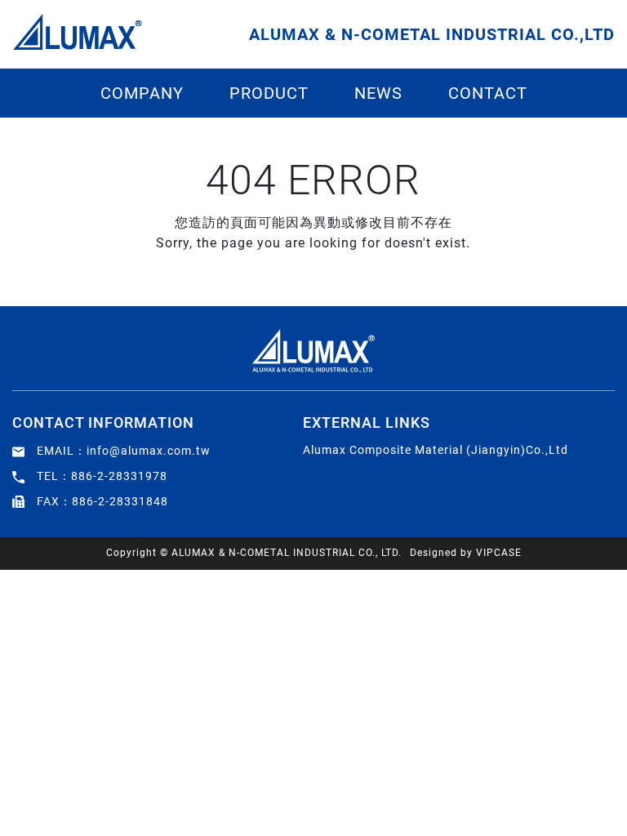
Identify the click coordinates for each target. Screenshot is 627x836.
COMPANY (142, 93)
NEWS (378, 93)
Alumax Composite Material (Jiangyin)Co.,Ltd (435, 449)
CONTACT (487, 93)
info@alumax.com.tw (149, 450)
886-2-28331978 (119, 475)
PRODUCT (269, 93)
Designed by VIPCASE (466, 552)
